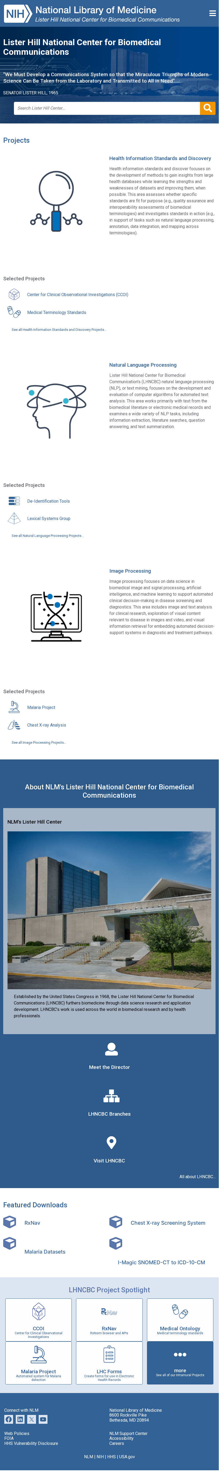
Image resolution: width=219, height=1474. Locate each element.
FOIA (9, 1438)
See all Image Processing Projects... (39, 742)
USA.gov (127, 1456)
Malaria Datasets (45, 1251)
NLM (88, 1456)
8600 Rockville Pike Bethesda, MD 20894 (129, 1417)
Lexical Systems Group (48, 518)
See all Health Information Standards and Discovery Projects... (59, 330)
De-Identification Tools (48, 501)
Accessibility (121, 1438)
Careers (116, 1443)
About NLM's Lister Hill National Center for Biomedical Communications (109, 791)
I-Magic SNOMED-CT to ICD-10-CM (161, 1262)
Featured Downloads (35, 1205)
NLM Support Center (128, 1433)
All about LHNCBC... (198, 1176)
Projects (16, 140)
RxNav (32, 1223)
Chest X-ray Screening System (168, 1223)
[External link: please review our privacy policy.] (20, 1419)
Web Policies (16, 1433)
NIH (100, 1456)
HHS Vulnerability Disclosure (31, 1443)
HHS (111, 1456)
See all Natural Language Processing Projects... (48, 536)
